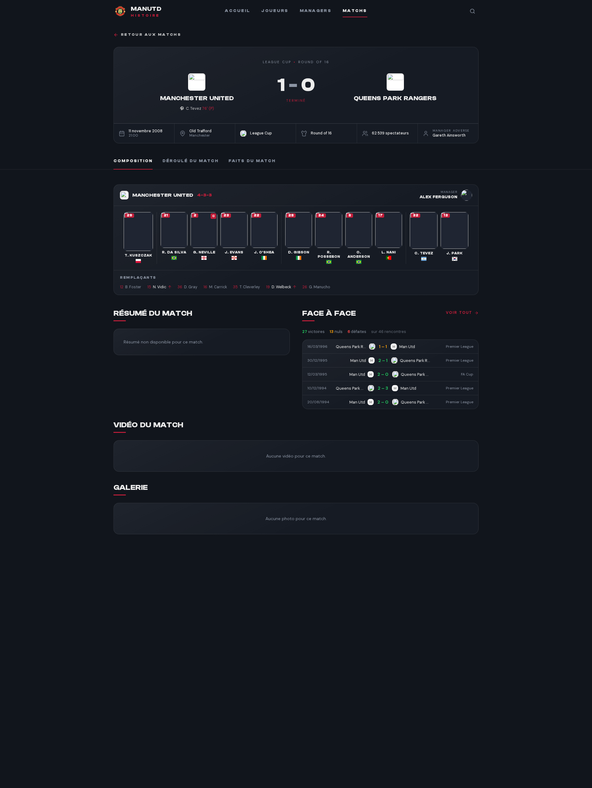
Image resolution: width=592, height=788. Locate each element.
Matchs (355, 11)
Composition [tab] (133, 161)
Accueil (237, 11)
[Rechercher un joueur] (472, 11)
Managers (315, 11)
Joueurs (274, 11)
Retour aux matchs (151, 35)
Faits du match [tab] (252, 161)
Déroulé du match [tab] (190, 161)
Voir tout (459, 312)
